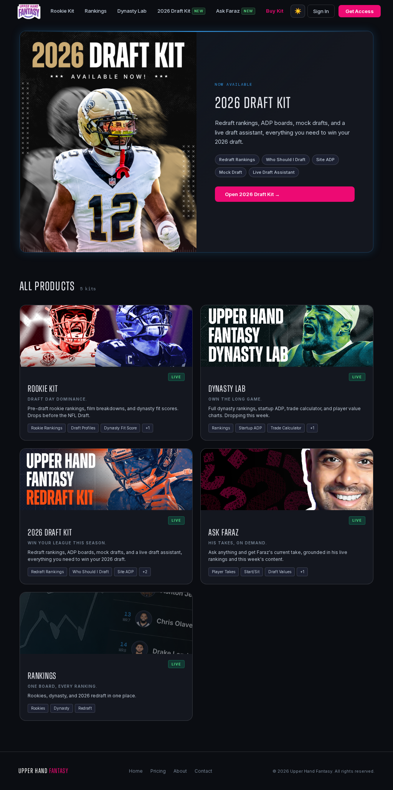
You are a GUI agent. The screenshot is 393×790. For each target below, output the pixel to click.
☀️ (298, 11)
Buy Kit (274, 11)
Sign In (321, 11)
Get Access (359, 11)
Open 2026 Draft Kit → (252, 194)
